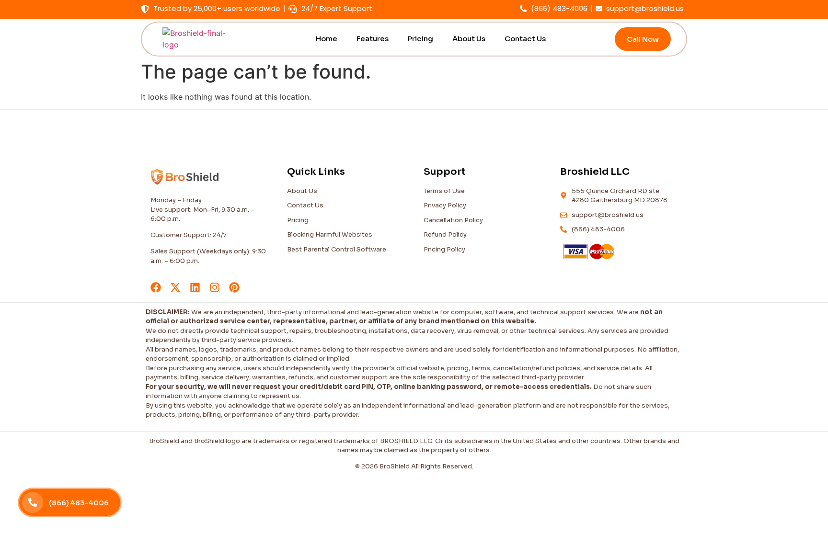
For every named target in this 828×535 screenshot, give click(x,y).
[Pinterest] (234, 287)
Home (326, 38)
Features (372, 38)
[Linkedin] (195, 287)
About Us (468, 38)
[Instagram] (214, 287)
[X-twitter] (175, 287)
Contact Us (525, 38)
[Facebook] (155, 287)
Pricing (420, 38)
